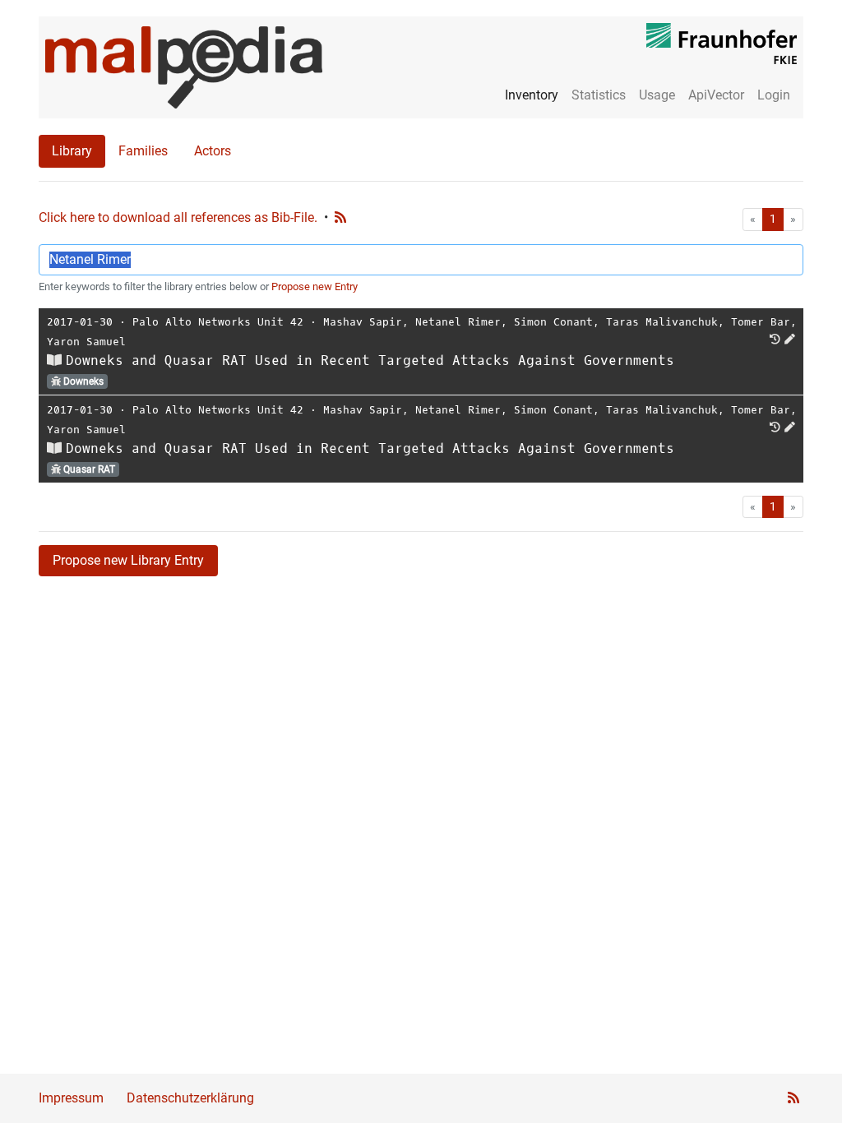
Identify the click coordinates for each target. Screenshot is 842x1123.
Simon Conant (553, 322)
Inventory (531, 95)
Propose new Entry (314, 286)
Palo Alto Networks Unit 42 (217, 322)
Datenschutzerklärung (190, 1098)
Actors (212, 151)
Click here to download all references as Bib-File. (178, 217)
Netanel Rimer (458, 322)
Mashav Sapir (362, 322)
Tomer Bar (760, 322)
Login (773, 95)
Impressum (71, 1098)
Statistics (598, 95)
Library (72, 151)
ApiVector (716, 95)
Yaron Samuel (86, 342)
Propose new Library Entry (128, 560)
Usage (657, 95)
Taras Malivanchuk (662, 322)
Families (143, 151)
